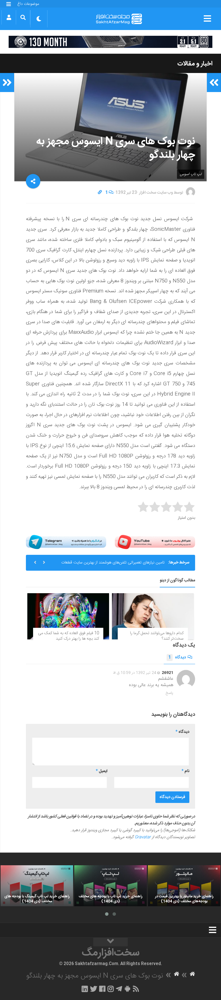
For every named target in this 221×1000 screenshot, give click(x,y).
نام (185, 771)
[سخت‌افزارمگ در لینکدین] (85, 988)
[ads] (110, 42)
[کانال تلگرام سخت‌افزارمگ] (119, 988)
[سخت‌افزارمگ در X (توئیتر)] (93, 988)
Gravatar (143, 837)
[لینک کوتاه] (100, 192)
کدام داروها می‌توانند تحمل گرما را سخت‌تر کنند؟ (157, 636)
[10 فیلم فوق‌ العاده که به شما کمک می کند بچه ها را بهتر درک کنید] (68, 616)
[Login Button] (9, 17)
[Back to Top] (110, 942)
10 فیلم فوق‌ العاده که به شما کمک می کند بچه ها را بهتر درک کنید (68, 636)
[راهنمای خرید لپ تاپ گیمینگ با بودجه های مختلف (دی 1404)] (37, 885)
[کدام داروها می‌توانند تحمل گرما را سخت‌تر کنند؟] (153, 616)
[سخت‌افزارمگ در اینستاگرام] (111, 988)
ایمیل (101, 771)
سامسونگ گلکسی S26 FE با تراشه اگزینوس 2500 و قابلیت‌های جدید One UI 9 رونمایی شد (109, 565)
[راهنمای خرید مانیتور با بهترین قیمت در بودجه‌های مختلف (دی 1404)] (184, 885)
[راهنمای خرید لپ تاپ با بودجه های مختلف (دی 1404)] (110, 885)
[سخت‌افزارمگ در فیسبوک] (102, 988)
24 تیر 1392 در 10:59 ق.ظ (134, 673)
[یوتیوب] (155, 542)
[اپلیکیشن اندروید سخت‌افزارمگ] (127, 988)
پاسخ (169, 693)
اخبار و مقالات (194, 64)
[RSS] (136, 988)
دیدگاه (177, 657)
